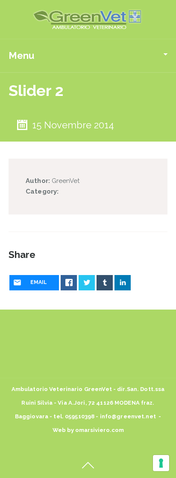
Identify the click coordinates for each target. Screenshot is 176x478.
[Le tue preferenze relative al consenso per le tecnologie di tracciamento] (161, 463)
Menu (21, 55)
